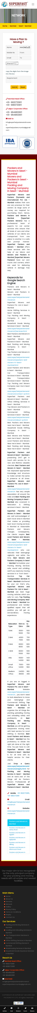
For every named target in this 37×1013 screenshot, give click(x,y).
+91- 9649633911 (14, 114)
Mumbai (13, 26)
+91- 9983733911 (14, 105)
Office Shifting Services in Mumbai (19, 940)
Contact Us (10, 917)
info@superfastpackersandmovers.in (15, 982)
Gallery (8, 907)
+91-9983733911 (13, 796)
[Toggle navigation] (33, 4)
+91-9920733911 (23, 793)
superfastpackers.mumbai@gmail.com (16, 984)
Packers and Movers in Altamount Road (17, 848)
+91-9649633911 (8, 975)
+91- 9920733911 (14, 102)
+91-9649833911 (8, 972)
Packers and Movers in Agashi (17, 834)
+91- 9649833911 (14, 112)
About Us (9, 899)
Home (4, 26)
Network (9, 904)
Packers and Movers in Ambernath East (17, 853)
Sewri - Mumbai (25, 26)
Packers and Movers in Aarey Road (17, 829)
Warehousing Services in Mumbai (18, 948)
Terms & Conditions (13, 912)
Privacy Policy (11, 909)
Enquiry (8, 914)
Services (9, 901)
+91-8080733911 (8, 966)
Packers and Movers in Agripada (17, 839)
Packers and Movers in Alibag (17, 843)
